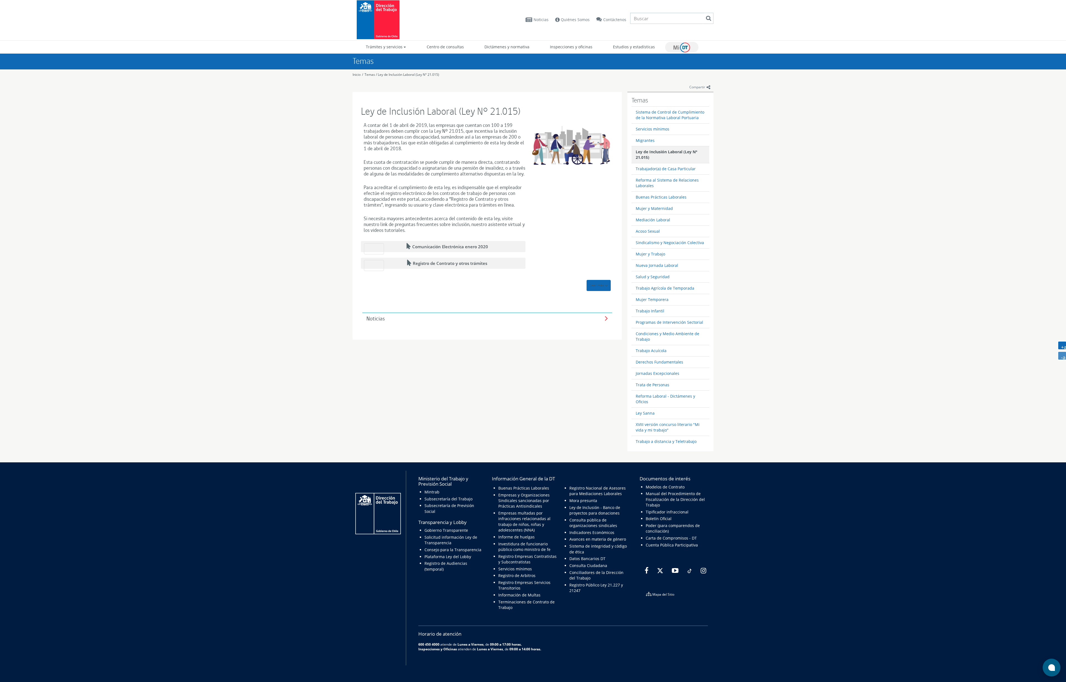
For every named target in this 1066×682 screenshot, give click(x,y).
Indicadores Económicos (591, 532)
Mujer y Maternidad (654, 208)
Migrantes (645, 140)
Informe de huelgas (516, 537)
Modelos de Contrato (665, 487)
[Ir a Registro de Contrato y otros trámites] (374, 265)
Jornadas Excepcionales (657, 373)
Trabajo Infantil (650, 311)
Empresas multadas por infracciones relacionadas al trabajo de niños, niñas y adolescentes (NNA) (524, 521)
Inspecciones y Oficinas (437, 649)
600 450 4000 (428, 644)
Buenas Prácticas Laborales (661, 197)
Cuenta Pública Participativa (672, 545)
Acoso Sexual (648, 231)
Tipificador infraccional (667, 512)
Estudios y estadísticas (634, 46)
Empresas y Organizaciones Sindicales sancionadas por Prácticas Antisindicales (524, 500)
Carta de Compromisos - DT (671, 538)
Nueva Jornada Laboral (657, 265)
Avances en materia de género (597, 539)
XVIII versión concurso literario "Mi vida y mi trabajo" (668, 427)
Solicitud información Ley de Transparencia (450, 540)
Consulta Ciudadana (588, 565)
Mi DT (681, 47)
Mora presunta (583, 500)
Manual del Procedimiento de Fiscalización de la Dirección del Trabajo (675, 499)
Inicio (357, 74)
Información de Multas (519, 595)
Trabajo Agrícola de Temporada (665, 288)
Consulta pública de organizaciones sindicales (593, 522)
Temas (369, 74)
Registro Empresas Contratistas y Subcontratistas (527, 559)
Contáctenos (614, 19)
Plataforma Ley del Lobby (447, 556)
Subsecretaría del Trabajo (448, 499)
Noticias (541, 19)
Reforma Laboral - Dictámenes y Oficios (665, 398)
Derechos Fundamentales (659, 362)
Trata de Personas (652, 384)
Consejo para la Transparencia (452, 549)
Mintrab (431, 492)
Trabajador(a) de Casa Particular (666, 168)
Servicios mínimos (652, 129)
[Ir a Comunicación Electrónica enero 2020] (374, 248)
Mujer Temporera (652, 299)
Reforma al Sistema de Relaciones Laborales (667, 182)
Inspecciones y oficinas (571, 46)
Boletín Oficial (659, 518)
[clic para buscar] (708, 18)
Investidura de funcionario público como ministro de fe (524, 546)
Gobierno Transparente (446, 530)
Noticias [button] (375, 318)
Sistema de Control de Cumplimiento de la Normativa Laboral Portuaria (670, 114)
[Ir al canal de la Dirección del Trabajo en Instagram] (702, 570)
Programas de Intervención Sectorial (669, 322)
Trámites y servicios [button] (385, 46)
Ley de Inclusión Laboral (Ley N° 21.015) (408, 74)
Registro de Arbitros (516, 575)
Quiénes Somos (575, 19)
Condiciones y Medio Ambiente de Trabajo (667, 336)
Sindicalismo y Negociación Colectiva (670, 242)
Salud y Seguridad (653, 276)
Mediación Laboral (653, 219)
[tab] (487, 319)
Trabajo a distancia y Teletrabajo (666, 441)
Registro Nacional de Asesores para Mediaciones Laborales (597, 490)
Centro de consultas (445, 46)
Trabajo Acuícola (651, 350)
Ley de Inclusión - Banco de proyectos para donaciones (594, 510)
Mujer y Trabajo (650, 254)
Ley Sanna (645, 413)
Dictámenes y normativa (506, 46)
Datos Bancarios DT (587, 558)
